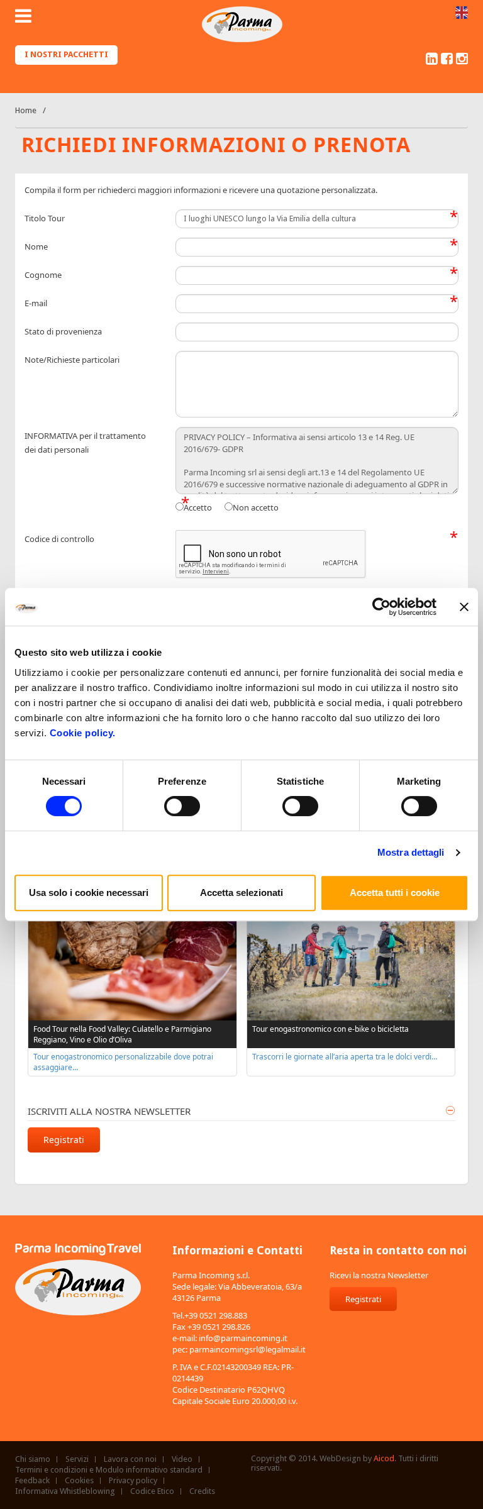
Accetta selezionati (241, 892)
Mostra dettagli (411, 852)
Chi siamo (32, 1459)
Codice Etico (152, 1491)
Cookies (79, 1481)
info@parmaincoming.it (243, 1338)
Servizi (77, 1459)
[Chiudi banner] (464, 606)
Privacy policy (133, 1481)
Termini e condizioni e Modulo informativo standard (109, 1470)
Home (25, 110)
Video (182, 1459)
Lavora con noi (130, 1459)
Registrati (63, 1140)
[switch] (182, 806)
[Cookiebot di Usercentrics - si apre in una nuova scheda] (381, 606)
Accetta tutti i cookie (395, 892)
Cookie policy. (83, 732)
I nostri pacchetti (66, 54)
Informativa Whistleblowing (65, 1491)
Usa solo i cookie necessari (88, 892)
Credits (202, 1491)
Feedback (32, 1481)
